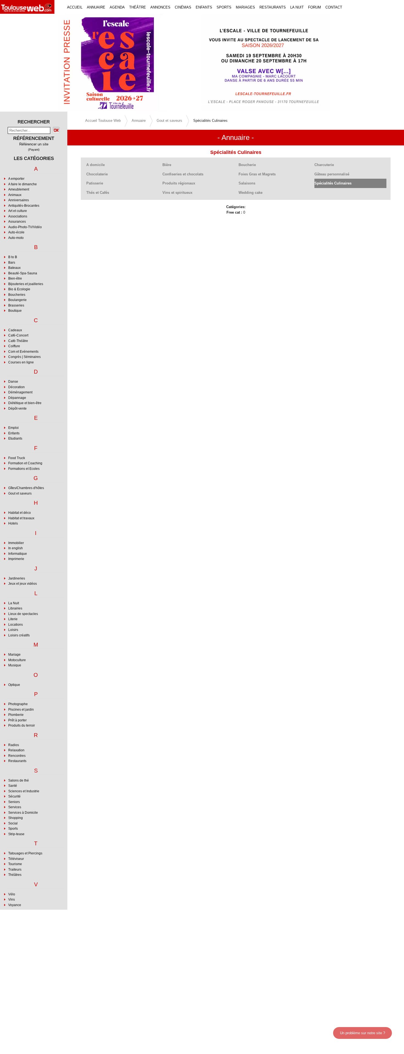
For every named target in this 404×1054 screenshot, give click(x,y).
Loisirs (13, 630)
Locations (15, 625)
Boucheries (16, 295)
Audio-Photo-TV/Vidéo (25, 227)
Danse (13, 381)
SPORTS (224, 7)
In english (15, 548)
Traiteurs (14, 869)
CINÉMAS (183, 7)
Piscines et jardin (21, 709)
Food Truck (16, 458)
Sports (13, 828)
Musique (14, 665)
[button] (30, 63)
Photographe (18, 704)
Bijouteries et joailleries (25, 284)
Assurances (17, 222)
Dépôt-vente (17, 408)
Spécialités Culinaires (333, 183)
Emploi (13, 428)
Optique (14, 685)
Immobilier (16, 543)
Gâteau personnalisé (331, 174)
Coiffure (14, 346)
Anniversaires (18, 200)
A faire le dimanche (22, 184)
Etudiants (15, 438)
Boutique (15, 311)
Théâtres (14, 875)
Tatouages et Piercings (25, 853)
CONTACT (333, 7)
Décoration (16, 387)
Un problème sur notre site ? (362, 1033)
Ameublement (18, 189)
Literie (13, 619)
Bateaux (14, 268)
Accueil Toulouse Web (103, 120)
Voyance (14, 905)
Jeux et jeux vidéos (22, 584)
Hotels (13, 523)
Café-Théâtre (18, 341)
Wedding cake (250, 193)
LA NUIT (297, 7)
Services (14, 807)
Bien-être (15, 278)
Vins (11, 899)
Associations (17, 216)
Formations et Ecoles (24, 469)
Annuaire (139, 120)
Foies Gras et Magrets (257, 174)
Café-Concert (18, 335)
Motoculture (17, 660)
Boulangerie (17, 300)
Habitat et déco (19, 513)
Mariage (14, 654)
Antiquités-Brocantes (23, 206)
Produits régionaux (178, 183)
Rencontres (17, 756)
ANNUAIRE (96, 7)
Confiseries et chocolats (182, 174)
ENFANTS (204, 7)
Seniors (14, 802)
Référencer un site (33, 144)
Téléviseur (16, 859)
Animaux (14, 195)
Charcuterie (324, 165)
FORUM (314, 7)
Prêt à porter (17, 720)
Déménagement (20, 392)
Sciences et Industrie (23, 791)
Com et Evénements (23, 352)
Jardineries (16, 578)
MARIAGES (245, 7)
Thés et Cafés (97, 193)
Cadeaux (15, 330)
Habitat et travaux (21, 518)
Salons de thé (18, 780)
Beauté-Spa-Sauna (22, 273)
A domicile (95, 165)
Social (13, 823)
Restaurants (17, 761)
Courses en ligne (21, 362)
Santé (12, 786)
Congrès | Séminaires (24, 357)
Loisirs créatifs (19, 635)
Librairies (15, 608)
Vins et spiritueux (177, 193)
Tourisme (15, 864)
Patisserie (94, 183)
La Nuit (13, 603)
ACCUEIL (74, 7)
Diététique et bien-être (24, 403)
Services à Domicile (23, 813)
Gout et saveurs (20, 493)
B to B (12, 257)
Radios (13, 745)
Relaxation (16, 750)
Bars (11, 262)
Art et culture (17, 211)
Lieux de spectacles (23, 614)
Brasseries (16, 305)
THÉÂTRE (137, 7)
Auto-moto (16, 238)
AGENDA (117, 7)
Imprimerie (16, 559)
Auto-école (16, 232)
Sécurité (14, 796)
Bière (166, 165)
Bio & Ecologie (19, 289)
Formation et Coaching (25, 463)
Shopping (15, 818)
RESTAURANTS (272, 7)
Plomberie (16, 715)
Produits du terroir (21, 725)
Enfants (14, 433)
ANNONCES (160, 7)
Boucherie (247, 165)
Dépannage (17, 398)
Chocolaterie (97, 174)
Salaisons (247, 183)
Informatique (17, 554)
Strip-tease (16, 834)
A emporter (16, 179)
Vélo (11, 894)
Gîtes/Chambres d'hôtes (26, 488)
